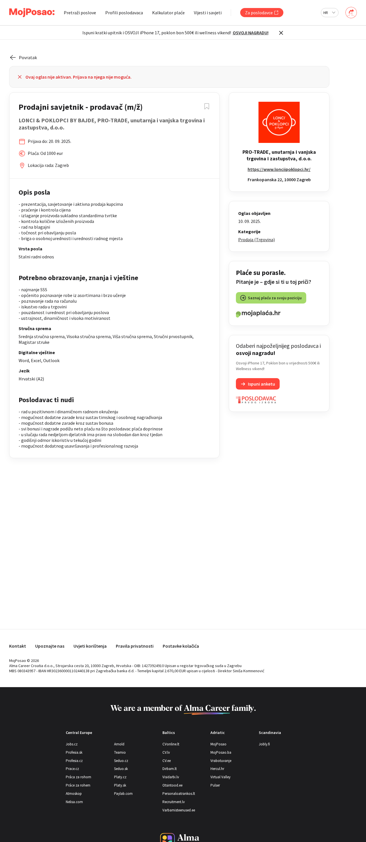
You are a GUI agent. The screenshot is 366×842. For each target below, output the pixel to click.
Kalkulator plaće (168, 12)
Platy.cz (120, 777)
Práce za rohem (78, 785)
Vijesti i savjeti (208, 12)
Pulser (215, 785)
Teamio (120, 752)
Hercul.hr (217, 768)
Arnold (119, 744)
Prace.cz (72, 768)
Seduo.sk (121, 768)
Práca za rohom (78, 777)
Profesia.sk (74, 752)
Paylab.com (123, 793)
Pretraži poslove (80, 12)
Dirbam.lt (169, 768)
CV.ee (166, 760)
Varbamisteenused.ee (178, 810)
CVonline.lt (170, 744)
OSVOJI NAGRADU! (250, 32)
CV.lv (166, 752)
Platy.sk (120, 785)
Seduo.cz (121, 760)
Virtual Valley (220, 777)
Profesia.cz (74, 760)
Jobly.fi (264, 744)
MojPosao (218, 744)
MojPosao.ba (220, 752)
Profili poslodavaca (124, 12)
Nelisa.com (74, 801)
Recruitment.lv (173, 801)
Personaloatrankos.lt (178, 793)
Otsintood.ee (172, 785)
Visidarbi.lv (170, 777)
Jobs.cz (71, 744)
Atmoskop (74, 793)
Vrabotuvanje (220, 760)
